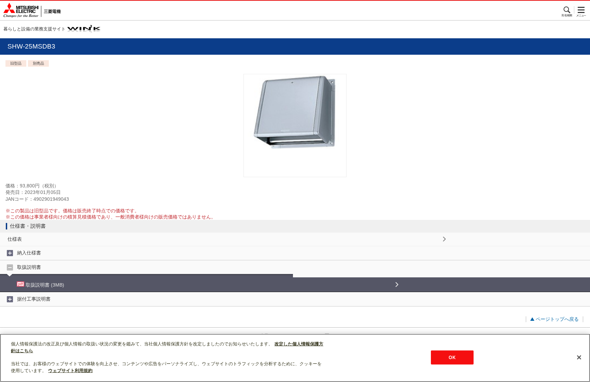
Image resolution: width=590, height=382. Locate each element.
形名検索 (567, 9)
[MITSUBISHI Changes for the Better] (30, 10)
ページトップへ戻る (557, 319)
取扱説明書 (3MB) (44, 285)
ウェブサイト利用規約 (70, 370)
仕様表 (15, 239)
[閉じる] (579, 357)
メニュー (581, 9)
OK (452, 357)
